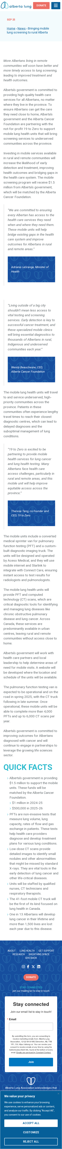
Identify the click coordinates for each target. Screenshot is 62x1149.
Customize (31, 1132)
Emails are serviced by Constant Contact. (33, 1052)
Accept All (31, 1123)
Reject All (31, 1141)
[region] (31, 1120)
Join (31, 1062)
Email (12, 1019)
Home (11, 28)
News (22, 28)
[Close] (58, 1093)
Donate (31, 977)
